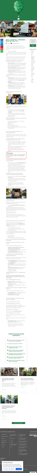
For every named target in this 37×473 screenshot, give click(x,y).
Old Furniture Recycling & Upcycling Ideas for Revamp (27, 379)
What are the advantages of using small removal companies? (16, 340)
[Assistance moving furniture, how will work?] (30, 69)
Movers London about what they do (32, 52)
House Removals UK (4, 434)
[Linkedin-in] (33, 435)
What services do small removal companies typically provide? (16, 351)
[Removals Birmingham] (30, 61)
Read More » (4, 389)
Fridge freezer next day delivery (32, 80)
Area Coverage (12, 438)
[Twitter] (34, 435)
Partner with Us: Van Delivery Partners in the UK (13, 435)
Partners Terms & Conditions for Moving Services (23, 447)
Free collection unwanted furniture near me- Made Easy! (8, 380)
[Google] (35, 436)
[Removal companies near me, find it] (30, 75)
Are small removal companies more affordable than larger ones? (17, 354)
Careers (11, 440)
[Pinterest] (34, 436)
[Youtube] (35, 435)
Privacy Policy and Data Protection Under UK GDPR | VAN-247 (23, 450)
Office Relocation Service (4, 436)
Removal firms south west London (32, 65)
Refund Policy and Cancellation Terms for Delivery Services (23, 454)
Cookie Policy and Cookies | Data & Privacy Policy (23, 439)
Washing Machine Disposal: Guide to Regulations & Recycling (8, 407)
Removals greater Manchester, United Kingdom (33, 58)
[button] (18, 16)
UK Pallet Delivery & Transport (4, 442)
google (19, 141)
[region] (12, 466)
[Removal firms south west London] (30, 64)
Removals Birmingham (33, 61)
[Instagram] (31, 435)
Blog (11, 446)
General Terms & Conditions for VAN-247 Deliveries (23, 444)
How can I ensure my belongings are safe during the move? (16, 357)
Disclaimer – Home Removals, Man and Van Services (23, 441)
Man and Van (3, 438)
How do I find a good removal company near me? (15, 347)
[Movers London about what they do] (30, 52)
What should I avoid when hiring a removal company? (17, 361)
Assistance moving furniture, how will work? (33, 70)
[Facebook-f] (30, 435)
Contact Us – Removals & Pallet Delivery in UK (13, 444)
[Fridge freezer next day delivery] (30, 80)
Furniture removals (4, 440)
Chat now (1, 459)
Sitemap (2, 446)
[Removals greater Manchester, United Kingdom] (30, 57)
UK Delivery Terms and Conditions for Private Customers (22, 435)
